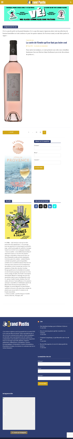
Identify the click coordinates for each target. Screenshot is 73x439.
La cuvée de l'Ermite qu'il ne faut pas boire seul (46, 42)
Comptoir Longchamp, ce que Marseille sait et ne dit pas (54, 338)
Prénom (36, 145)
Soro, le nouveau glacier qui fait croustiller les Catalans (52, 332)
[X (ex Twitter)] (45, 206)
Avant (12, 132)
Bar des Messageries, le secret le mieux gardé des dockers (53, 345)
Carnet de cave (30, 40)
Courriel (36, 160)
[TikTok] (55, 206)
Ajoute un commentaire (42, 46)
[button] (20, 428)
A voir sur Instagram (20, 432)
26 (40, 132)
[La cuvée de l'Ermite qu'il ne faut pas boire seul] (13, 81)
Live (41, 321)
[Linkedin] (50, 206)
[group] (19, 413)
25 (36, 132)
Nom (36, 152)
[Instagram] (41, 206)
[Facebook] (36, 206)
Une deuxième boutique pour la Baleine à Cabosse (53, 326)
